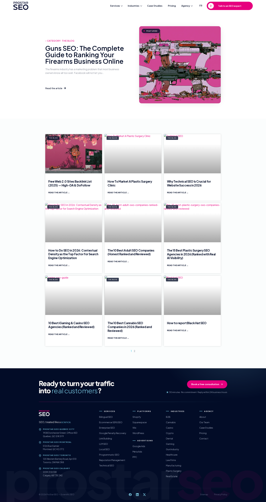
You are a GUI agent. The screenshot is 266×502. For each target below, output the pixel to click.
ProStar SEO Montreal (57, 442)
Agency (185, 5)
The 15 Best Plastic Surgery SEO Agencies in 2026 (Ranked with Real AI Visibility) (191, 254)
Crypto (170, 433)
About (202, 416)
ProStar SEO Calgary (56, 468)
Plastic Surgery (173, 470)
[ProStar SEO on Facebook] (130, 494)
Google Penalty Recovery (112, 433)
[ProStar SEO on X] (144, 494)
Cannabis (171, 422)
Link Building (105, 438)
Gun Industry (172, 449)
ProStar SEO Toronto (57, 455)
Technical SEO (106, 465)
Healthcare (171, 454)
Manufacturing (173, 465)
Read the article (58, 192)
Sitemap (204, 494)
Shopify (137, 416)
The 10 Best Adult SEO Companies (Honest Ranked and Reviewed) (131, 252)
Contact (203, 438)
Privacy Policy (220, 494)
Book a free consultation (205, 384)
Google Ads (139, 446)
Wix (134, 427)
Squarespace (140, 422)
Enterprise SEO (107, 427)
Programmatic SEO (109, 454)
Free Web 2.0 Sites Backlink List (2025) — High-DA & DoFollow (70, 183)
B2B (168, 416)
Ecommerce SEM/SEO (110, 422)
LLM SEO (103, 443)
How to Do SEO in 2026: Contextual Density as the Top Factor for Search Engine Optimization (73, 254)
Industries (133, 5)
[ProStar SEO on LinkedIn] (137, 494)
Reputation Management (112, 460)
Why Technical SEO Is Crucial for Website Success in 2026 (189, 183)
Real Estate (171, 476)
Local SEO (104, 449)
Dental (169, 438)
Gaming (170, 443)
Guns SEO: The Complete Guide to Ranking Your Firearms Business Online (84, 54)
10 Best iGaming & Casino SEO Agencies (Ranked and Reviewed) (71, 325)
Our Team (204, 422)
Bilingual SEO (106, 416)
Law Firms (171, 460)
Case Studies (154, 5)
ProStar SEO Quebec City (58, 429)
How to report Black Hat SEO (187, 323)
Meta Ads (137, 451)
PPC (135, 457)
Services (115, 5)
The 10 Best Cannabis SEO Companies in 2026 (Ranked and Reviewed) (130, 326)
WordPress (138, 433)
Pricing (172, 5)
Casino (169, 427)
